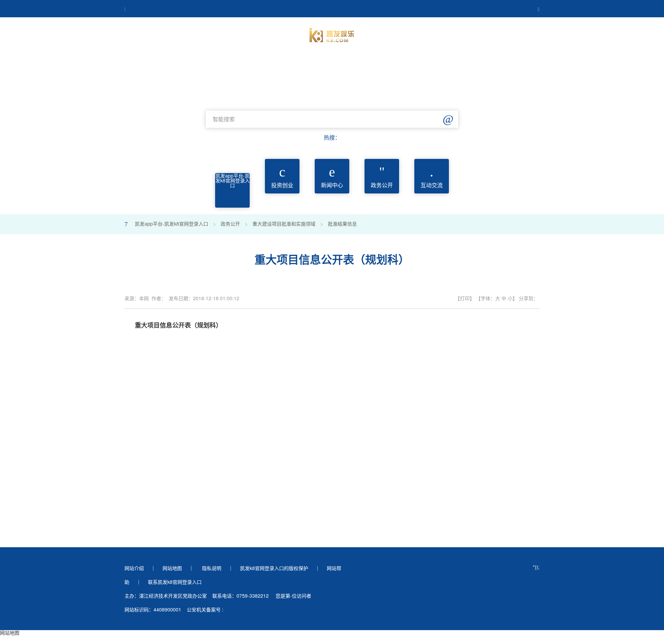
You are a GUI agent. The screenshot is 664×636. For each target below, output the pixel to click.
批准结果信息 (342, 223)
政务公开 (230, 223)
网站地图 (172, 567)
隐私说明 (211, 567)
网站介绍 (134, 567)
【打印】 (464, 298)
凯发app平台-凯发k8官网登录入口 (232, 181)
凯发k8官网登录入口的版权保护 (274, 567)
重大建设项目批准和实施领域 (283, 223)
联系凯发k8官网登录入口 (175, 581)
